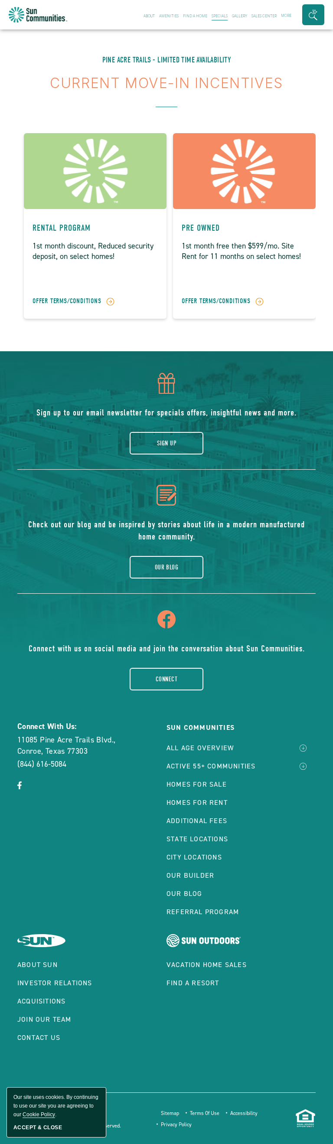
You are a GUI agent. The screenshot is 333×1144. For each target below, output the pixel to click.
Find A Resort (192, 982)
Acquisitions (41, 1001)
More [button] (286, 15)
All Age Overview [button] (200, 747)
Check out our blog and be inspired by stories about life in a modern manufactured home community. (166, 531)
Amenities (169, 16)
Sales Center (264, 16)
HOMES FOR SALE (196, 784)
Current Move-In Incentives (166, 83)
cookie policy (39, 1114)
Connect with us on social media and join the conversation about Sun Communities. (167, 649)
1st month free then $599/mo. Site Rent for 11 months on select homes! (241, 251)
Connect (166, 679)
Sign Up (166, 443)
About (149, 16)
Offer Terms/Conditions (67, 301)
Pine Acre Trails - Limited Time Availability (166, 60)
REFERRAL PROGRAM (202, 911)
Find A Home (195, 16)
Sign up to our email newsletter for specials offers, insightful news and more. (166, 413)
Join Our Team (44, 1019)
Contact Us (38, 1037)
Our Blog (167, 567)
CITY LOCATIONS (194, 857)
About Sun (37, 964)
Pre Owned (201, 228)
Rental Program (62, 228)
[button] (313, 14)
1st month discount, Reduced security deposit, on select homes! (93, 251)
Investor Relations (54, 982)
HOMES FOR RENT (197, 802)
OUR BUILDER (190, 875)
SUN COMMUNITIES (200, 727)
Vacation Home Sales (206, 964)
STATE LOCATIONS (197, 838)
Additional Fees (196, 820)
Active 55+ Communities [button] (210, 766)
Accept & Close (37, 1127)
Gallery (239, 16)
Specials (220, 16)
